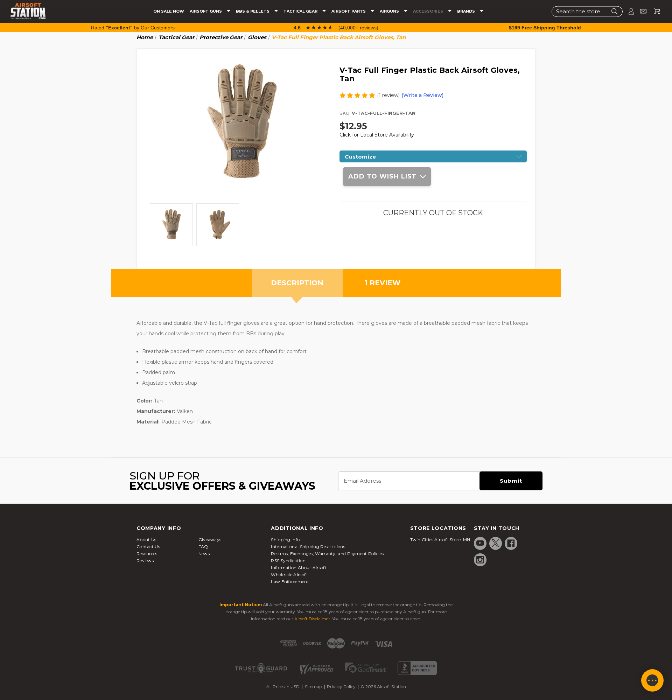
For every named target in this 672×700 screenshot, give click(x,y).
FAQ (203, 546)
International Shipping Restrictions (308, 546)
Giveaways (210, 539)
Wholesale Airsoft (289, 574)
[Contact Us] (640, 11)
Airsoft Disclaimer (312, 618)
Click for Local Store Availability (377, 135)
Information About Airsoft (299, 567)
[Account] (628, 11)
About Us (146, 539)
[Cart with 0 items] (654, 11)
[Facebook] (511, 543)
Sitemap (313, 686)
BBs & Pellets (253, 11)
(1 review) (388, 95)
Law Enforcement (290, 581)
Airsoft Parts (349, 11)
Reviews (145, 560)
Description (297, 283)
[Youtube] (480, 543)
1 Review (382, 283)
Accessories (428, 11)
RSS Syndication (288, 560)
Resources (147, 553)
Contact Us (148, 546)
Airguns (390, 11)
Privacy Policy (341, 686)
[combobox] (587, 11)
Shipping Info (285, 539)
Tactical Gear (301, 11)
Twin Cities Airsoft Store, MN (440, 539)
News (204, 553)
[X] (495, 543)
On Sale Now (168, 11)
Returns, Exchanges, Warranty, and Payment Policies (327, 553)
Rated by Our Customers (133, 27)
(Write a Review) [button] (422, 95)
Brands (466, 11)
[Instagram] (480, 559)
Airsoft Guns (206, 11)
